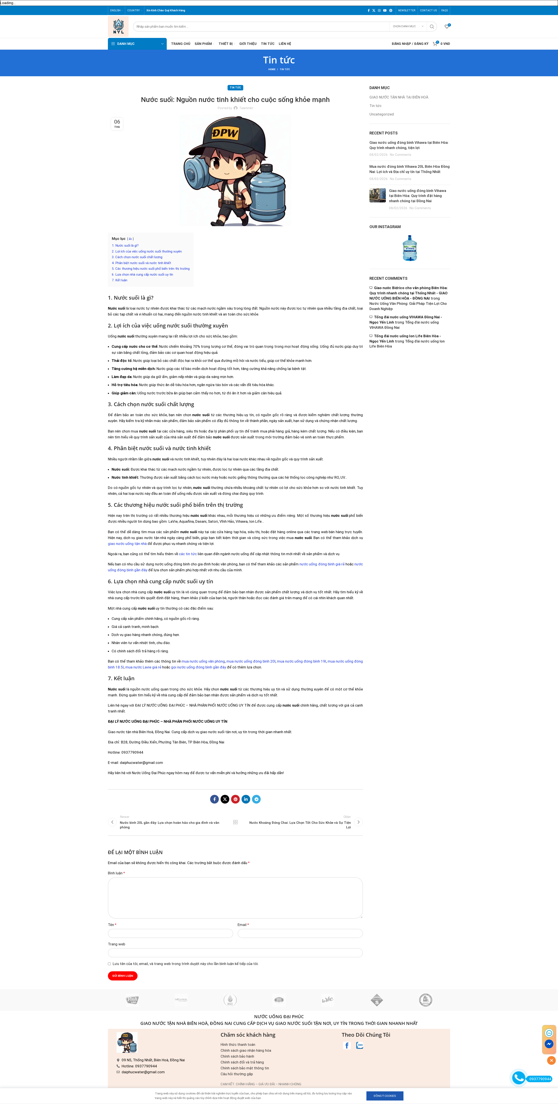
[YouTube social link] (385, 10)
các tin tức (188, 554)
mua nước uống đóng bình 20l (251, 661)
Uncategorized (381, 114)
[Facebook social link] (368, 10)
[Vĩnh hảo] (132, 1000)
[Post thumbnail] (377, 199)
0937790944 (540, 1079)
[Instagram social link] (379, 10)
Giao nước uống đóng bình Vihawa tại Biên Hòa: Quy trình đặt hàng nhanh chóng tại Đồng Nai (417, 195)
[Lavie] (327, 1000)
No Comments (400, 155)
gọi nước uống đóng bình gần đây (198, 667)
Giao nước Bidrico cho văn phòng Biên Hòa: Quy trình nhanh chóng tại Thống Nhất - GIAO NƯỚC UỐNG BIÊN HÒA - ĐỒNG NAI (408, 293)
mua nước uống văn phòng (203, 661)
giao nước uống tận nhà (127, 543)
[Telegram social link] (256, 799)
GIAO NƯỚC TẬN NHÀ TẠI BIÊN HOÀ (398, 97)
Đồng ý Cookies (385, 1095)
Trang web (116, 944)
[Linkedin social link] (246, 799)
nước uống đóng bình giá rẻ (321, 564)
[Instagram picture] (382, 248)
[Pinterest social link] (391, 10)
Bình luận (116, 873)
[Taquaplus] (181, 1000)
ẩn (130, 239)
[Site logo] (118, 26)
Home (271, 69)
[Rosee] (230, 1000)
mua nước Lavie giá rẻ (143, 667)
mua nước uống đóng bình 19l (301, 661)
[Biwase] (425, 1000)
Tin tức (285, 69)
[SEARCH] (432, 27)
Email (243, 925)
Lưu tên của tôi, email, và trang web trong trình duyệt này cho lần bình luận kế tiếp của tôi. (186, 964)
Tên (112, 925)
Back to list (235, 822)
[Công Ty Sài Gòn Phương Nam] (376, 1000)
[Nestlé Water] (279, 1000)
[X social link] (374, 10)
